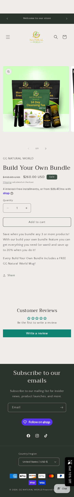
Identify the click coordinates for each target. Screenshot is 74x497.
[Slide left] (28, 148)
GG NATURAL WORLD (30, 490)
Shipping (7, 182)
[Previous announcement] (7, 18)
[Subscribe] (61, 407)
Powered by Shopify (54, 490)
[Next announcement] (66, 18)
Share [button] (11, 275)
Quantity (8, 200)
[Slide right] (45, 148)
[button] (8, 37)
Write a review (37, 333)
